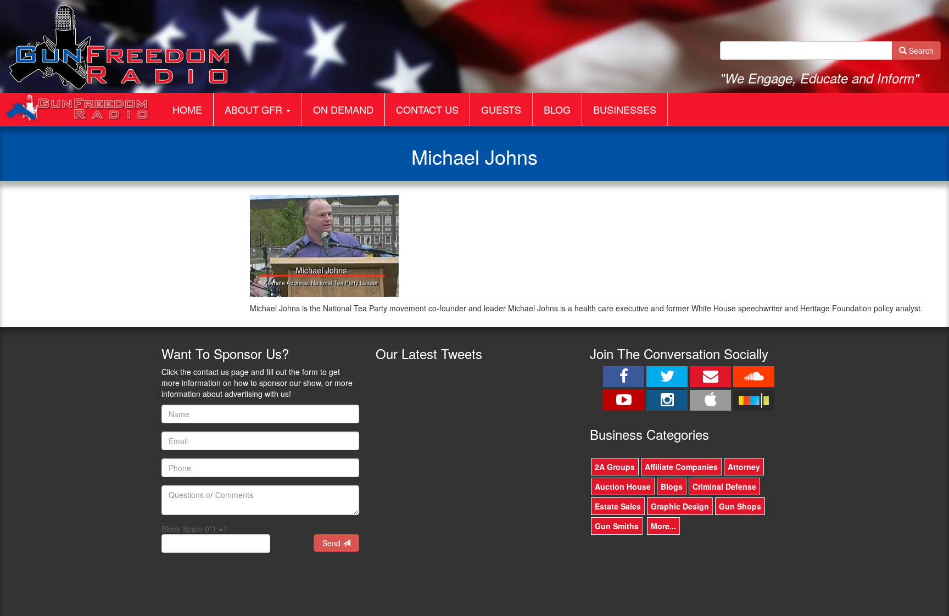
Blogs (672, 486)
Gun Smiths (617, 525)
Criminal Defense (724, 486)
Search (920, 50)
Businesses (624, 109)
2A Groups (615, 466)
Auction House (623, 486)
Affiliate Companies (681, 466)
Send (332, 542)
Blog (557, 109)
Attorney (744, 466)
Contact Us (427, 109)
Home (187, 109)
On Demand (343, 109)
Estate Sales (618, 506)
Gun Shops (740, 506)
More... (663, 525)
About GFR (255, 109)
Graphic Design (680, 506)
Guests (501, 109)
